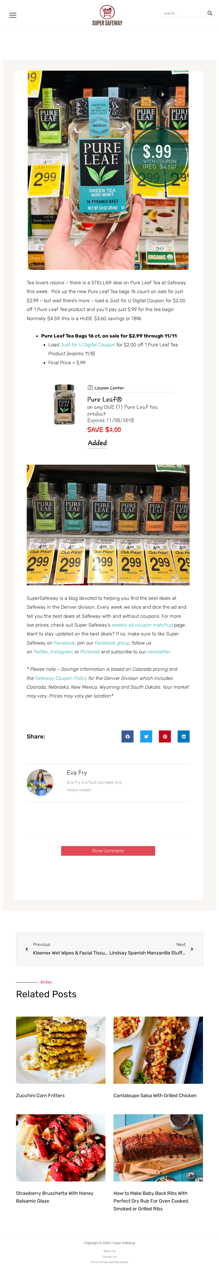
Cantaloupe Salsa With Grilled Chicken (155, 1095)
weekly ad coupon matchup (142, 625)
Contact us (109, 1257)
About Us (110, 1251)
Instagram (61, 652)
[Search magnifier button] (210, 13)
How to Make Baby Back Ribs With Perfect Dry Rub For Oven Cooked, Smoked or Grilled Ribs (151, 1201)
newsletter (158, 652)
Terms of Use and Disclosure (109, 1262)
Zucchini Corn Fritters (40, 1095)
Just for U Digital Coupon (87, 345)
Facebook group (112, 643)
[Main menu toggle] (13, 15)
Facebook (64, 643)
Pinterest (90, 652)
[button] (128, 736)
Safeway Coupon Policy (61, 678)
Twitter (41, 652)
